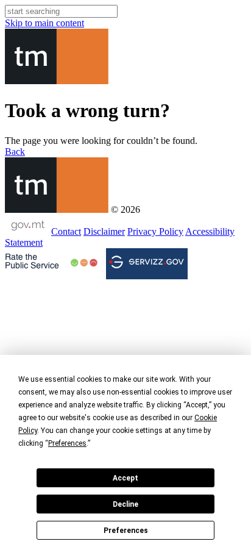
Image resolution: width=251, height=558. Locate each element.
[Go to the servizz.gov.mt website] (147, 263)
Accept (125, 478)
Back (15, 151)
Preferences (126, 530)
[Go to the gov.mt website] (27, 231)
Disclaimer (104, 231)
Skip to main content (44, 23)
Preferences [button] (67, 443)
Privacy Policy (155, 231)
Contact (66, 231)
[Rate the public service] (51, 263)
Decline (125, 504)
